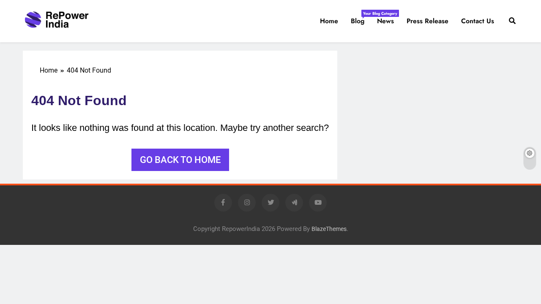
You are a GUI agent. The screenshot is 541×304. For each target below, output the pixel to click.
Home (329, 21)
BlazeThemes (329, 229)
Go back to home (180, 160)
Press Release (427, 21)
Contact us (477, 21)
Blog (361, 18)
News (385, 21)
